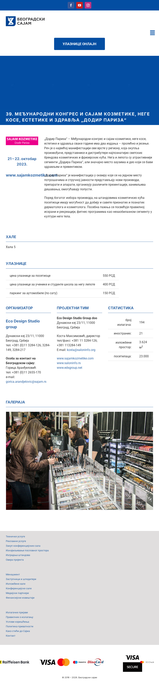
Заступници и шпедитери (21, 579)
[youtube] (79, 5)
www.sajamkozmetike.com (31, 175)
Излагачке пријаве (17, 612)
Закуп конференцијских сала (23, 545)
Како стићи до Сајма (18, 631)
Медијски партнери (17, 593)
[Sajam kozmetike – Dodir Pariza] (79, 413)
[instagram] (88, 5)
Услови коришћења (17, 621)
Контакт (10, 635)
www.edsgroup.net (69, 368)
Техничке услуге (15, 536)
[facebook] (71, 5)
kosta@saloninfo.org (81, 350)
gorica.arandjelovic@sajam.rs (26, 381)
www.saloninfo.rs (69, 363)
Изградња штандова (18, 555)
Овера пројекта (15, 559)
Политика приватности (19, 626)
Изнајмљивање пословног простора (27, 550)
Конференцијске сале (19, 588)
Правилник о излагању (19, 617)
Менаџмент (13, 574)
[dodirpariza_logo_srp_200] (22, 138)
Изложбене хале (15, 583)
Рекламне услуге (16, 541)
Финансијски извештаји (20, 597)
